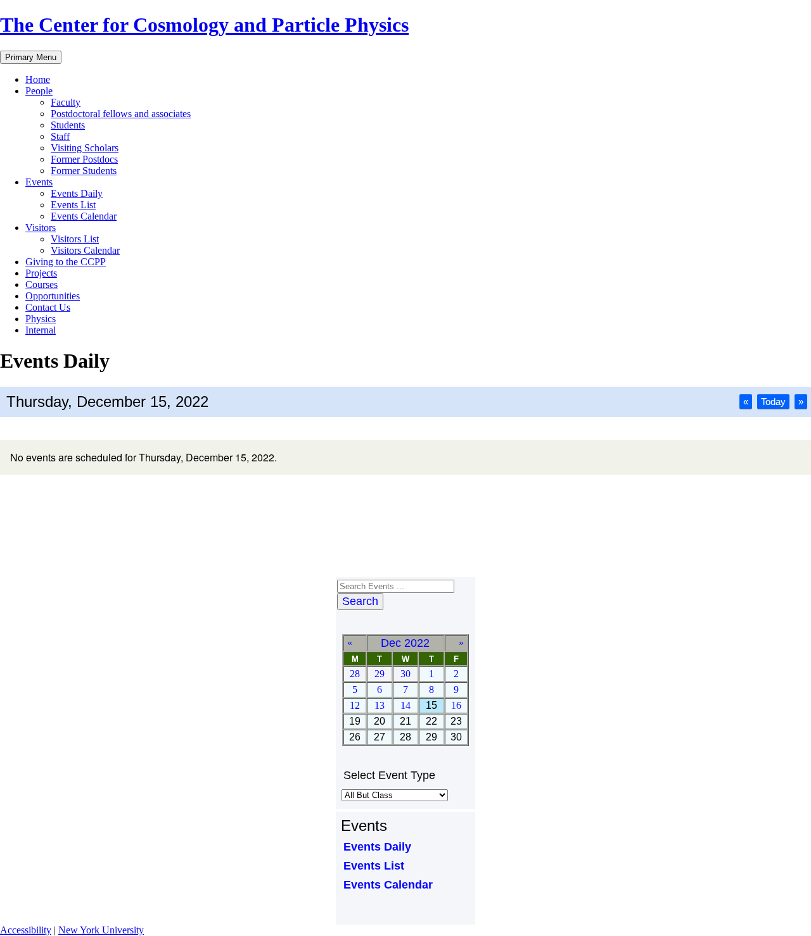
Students (68, 125)
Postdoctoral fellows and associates (121, 113)
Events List (73, 204)
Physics (40, 318)
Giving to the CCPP (65, 261)
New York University (101, 930)
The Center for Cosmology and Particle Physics (204, 24)
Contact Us (47, 307)
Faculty (65, 102)
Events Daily (77, 193)
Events (39, 182)
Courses (41, 284)
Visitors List (75, 239)
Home (37, 79)
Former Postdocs (84, 159)
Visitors (40, 227)
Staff (60, 136)
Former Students (84, 170)
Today (773, 401)
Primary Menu (30, 57)
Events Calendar (84, 216)
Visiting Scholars (84, 147)
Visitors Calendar (85, 250)
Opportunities (52, 295)
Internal (40, 330)
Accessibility (25, 930)
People (39, 90)
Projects (41, 273)
